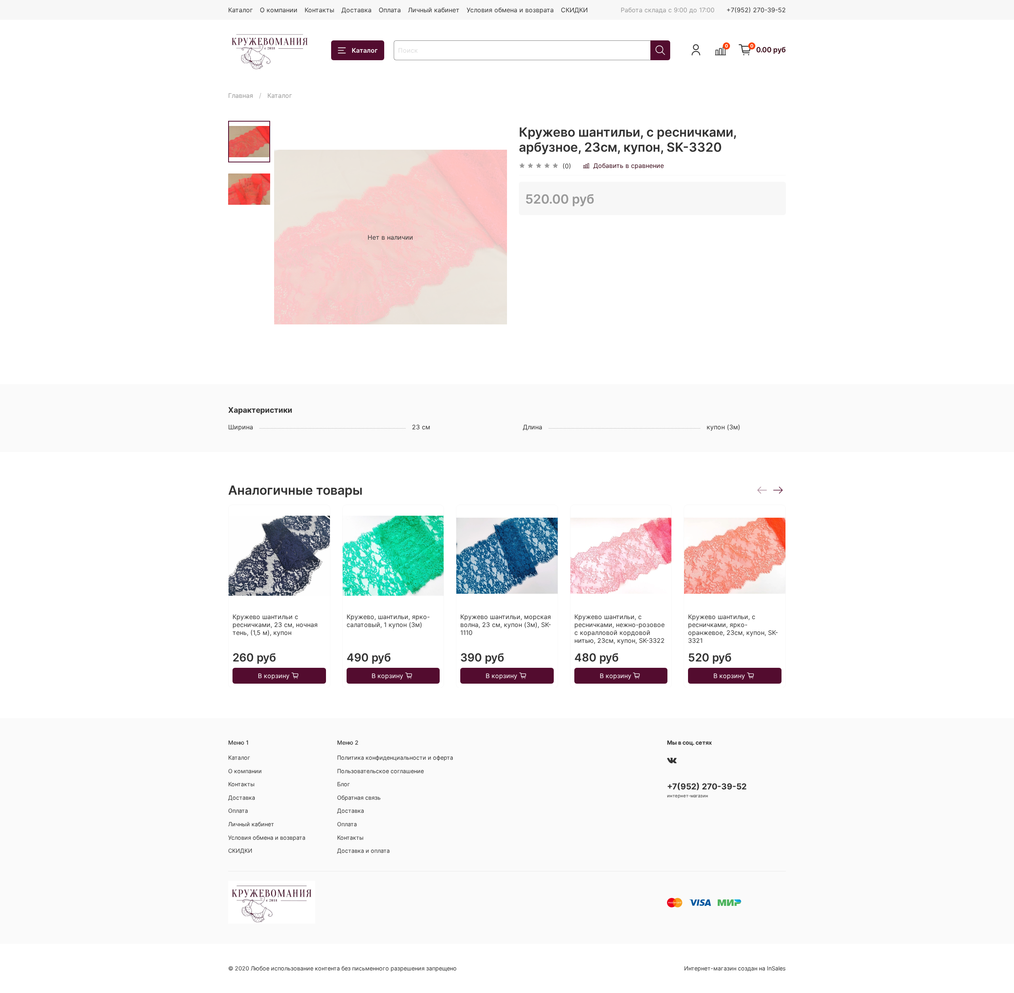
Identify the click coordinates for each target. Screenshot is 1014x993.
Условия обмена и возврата (510, 10)
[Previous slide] (289, 237)
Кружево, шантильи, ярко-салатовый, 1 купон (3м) (388, 620)
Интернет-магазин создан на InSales (735, 968)
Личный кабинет (433, 10)
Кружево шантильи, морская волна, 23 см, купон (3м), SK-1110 (505, 624)
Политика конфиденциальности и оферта (395, 757)
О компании (278, 10)
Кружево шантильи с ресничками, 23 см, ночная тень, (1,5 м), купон (275, 624)
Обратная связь (359, 797)
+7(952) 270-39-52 (756, 10)
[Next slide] (491, 237)
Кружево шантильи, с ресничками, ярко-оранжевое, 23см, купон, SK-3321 (733, 628)
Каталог (240, 10)
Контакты (319, 10)
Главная (240, 95)
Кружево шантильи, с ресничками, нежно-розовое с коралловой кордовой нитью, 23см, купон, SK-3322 (619, 628)
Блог (343, 784)
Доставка (356, 10)
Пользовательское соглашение (380, 771)
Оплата (390, 10)
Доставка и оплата (363, 850)
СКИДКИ (574, 10)
